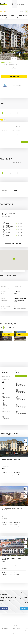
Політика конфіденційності (6, 596)
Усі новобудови (4, 593)
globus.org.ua (16, 52)
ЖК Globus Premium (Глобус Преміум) (11, 524)
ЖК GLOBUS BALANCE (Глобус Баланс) (12, 474)
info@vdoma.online (4, 591)
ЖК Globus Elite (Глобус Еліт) (11, 425)
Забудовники (16, 593)
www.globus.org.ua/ (6, 27)
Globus (15, 47)
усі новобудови (22, 4)
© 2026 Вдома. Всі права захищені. (7, 598)
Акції (27, 593)
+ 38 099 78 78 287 (4, 30)
